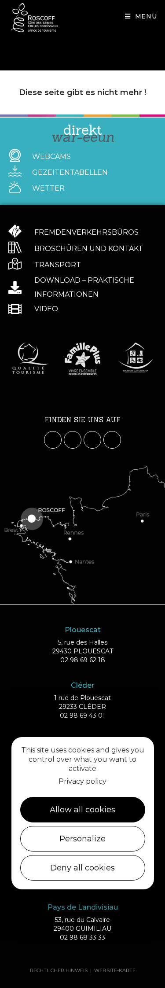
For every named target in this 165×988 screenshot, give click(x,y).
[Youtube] (92, 440)
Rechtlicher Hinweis (59, 970)
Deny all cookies (82, 868)
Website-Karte (115, 970)
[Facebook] (53, 440)
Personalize (82, 839)
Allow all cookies (82, 810)
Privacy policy (82, 781)
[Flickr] (112, 440)
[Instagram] (72, 440)
